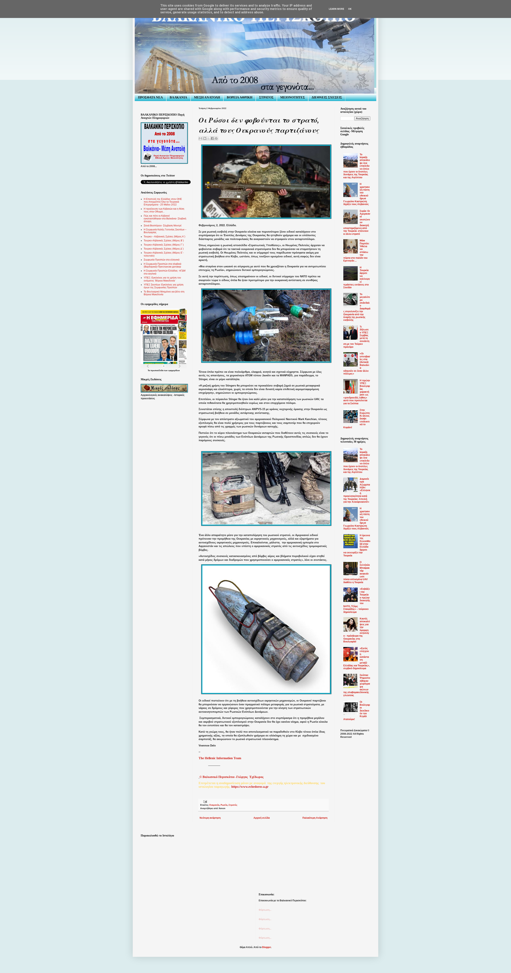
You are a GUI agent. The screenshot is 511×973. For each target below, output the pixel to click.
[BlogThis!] (205, 138)
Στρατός (233, 805)
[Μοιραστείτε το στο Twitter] (209, 138)
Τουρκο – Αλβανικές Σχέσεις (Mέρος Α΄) (164, 236)
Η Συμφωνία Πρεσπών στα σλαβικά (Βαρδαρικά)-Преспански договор (162, 265)
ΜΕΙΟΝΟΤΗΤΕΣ (292, 97)
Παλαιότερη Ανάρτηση (314, 817)
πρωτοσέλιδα (157, 370)
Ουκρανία (214, 805)
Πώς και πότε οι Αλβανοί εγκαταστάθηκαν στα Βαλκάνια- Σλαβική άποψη (165, 218)
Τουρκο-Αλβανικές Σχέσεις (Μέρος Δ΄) (164, 248)
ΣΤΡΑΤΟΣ (266, 97)
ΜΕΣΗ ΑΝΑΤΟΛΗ (207, 97)
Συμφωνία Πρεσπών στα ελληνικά (161, 259)
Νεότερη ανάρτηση (210, 817)
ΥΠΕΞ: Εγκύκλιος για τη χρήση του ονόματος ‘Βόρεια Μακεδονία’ (162, 279)
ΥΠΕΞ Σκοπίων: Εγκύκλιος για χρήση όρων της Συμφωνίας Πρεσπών (163, 286)
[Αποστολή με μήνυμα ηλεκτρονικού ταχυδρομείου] (200, 138)
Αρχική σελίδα (262, 817)
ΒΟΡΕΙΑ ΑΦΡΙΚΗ (239, 97)
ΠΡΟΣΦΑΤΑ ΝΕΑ (150, 97)
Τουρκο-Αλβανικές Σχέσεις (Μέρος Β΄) (164, 240)
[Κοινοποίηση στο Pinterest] (216, 138)
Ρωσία (224, 805)
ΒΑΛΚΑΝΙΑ (178, 97)
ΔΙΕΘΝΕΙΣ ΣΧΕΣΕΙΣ (327, 97)
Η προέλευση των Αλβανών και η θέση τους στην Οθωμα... (164, 210)
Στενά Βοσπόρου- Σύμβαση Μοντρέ (162, 225)
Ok (350, 9)
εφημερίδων (174, 370)
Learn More (336, 9)
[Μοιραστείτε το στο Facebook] (212, 138)
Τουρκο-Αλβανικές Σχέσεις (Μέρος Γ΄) (164, 244)
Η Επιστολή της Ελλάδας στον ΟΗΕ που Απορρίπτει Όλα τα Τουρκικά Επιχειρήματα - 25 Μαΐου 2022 (163, 202)
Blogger (266, 947)
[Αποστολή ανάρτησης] (204, 801)
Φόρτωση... (265, 910)
